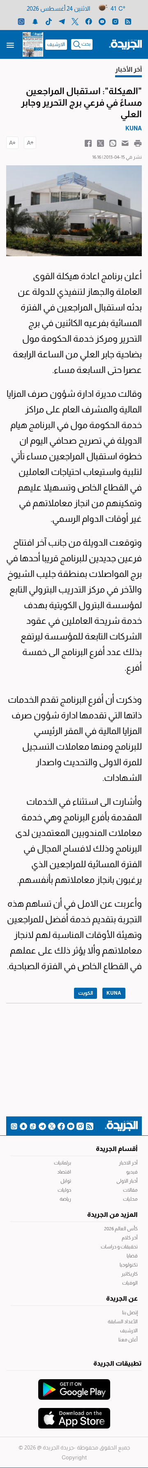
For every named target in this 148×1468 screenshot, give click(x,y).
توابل (65, 1181)
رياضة (65, 1199)
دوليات (64, 1190)
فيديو (132, 1172)
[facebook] (88, 21)
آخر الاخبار (128, 1163)
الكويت (85, 993)
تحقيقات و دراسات (119, 1247)
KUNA (113, 993)
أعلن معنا (128, 1340)
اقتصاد (64, 1172)
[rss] (128, 21)
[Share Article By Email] (125, 142)
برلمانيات (62, 1163)
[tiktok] (48, 21)
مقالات (130, 1190)
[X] (75, 21)
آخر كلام (130, 1238)
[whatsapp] (21, 21)
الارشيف (56, 44)
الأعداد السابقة (123, 1321)
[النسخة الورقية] (33, 44)
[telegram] (62, 21)
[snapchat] (35, 21)
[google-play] (74, 1385)
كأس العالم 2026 (121, 1229)
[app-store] (74, 1414)
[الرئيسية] (125, 44)
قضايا (132, 1256)
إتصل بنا (130, 1312)
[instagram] (115, 21)
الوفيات (130, 1283)
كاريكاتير (129, 1274)
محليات (130, 1199)
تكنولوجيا (129, 1265)
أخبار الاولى (127, 1181)
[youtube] (102, 21)
